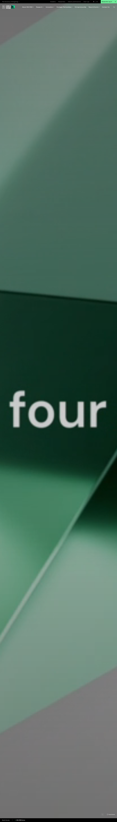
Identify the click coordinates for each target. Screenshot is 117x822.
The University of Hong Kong (10, 1)
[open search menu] (114, 7)
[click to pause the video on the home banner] (102, 814)
